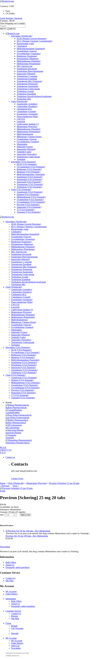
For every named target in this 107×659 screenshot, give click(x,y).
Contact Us (10, 578)
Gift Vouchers (17, 628)
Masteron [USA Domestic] (28, 172)
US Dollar (10, 13)
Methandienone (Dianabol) (28, 61)
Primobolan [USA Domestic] (29, 179)
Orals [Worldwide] (19, 101)
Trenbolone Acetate (25, 91)
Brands (14, 626)
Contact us (10, 457)
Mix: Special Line (24, 66)
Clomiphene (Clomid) (26, 111)
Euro (8, 11)
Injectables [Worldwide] (21, 36)
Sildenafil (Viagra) (25, 146)
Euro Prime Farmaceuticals (17, 417)
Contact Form (17, 478)
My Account (11, 591)
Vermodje (10, 437)
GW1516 (21, 119)
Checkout (18, 18)
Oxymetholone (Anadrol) (28, 141)
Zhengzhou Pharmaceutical (18, 443)
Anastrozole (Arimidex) (27, 104)
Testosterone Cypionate (27, 76)
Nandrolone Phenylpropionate (30, 71)
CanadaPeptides (13, 412)
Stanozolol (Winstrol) (26, 74)
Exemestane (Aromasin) (27, 114)
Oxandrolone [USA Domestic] (30, 199)
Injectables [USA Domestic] (23, 162)
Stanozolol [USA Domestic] (29, 182)
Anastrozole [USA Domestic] (30, 192)
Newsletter (16, 648)
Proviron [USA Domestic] (28, 204)
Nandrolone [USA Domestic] (29, 177)
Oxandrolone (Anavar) (27, 51)
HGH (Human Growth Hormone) (32, 38)
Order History (12, 594)
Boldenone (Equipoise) (27, 56)
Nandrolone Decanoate (27, 69)
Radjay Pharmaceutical (16, 422)
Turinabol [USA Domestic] (29, 212)
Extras (8, 623)
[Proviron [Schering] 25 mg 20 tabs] (16, 488)
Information (11, 599)
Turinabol (21, 159)
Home (2, 483)
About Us (10, 565)
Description (5, 547)
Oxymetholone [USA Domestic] (31, 167)
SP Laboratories (13, 427)
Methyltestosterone (25, 134)
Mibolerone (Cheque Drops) (29, 136)
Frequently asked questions (17, 567)
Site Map (10, 580)
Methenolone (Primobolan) (28, 63)
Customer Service (13, 611)
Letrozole (21, 121)
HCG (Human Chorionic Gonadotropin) (34, 41)
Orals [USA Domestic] (21, 189)
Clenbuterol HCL (24, 109)
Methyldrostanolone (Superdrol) (31, 48)
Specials (14, 633)
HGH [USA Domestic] (27, 164)
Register (9, 18)
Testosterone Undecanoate (28, 89)
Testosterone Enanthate (27, 79)
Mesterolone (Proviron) (27, 126)
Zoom (2, 491)
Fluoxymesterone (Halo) (27, 116)
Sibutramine (22, 144)
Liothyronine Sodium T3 (28, 124)
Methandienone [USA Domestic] (31, 197)
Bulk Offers (11, 562)
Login (2, 18)
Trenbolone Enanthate (26, 94)
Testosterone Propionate (27, 84)
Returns (14, 616)
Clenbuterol (22, 46)
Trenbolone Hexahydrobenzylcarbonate (34, 96)
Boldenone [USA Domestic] (29, 169)
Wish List (15, 645)
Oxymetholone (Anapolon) (29, 53)
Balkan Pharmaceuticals (16, 407)
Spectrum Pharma (13, 432)
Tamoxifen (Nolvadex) (27, 154)
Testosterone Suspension (27, 86)
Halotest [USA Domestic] (28, 194)
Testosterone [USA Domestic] (30, 184)
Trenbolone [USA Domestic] (29, 187)
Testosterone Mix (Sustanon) (29, 81)
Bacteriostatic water (25, 43)
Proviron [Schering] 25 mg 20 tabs (64, 483)
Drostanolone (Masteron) (28, 58)
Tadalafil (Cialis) (24, 152)
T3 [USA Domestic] (26, 209)
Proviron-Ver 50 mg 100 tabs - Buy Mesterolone (27, 536)
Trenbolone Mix (24, 99)
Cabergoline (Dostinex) (27, 106)
